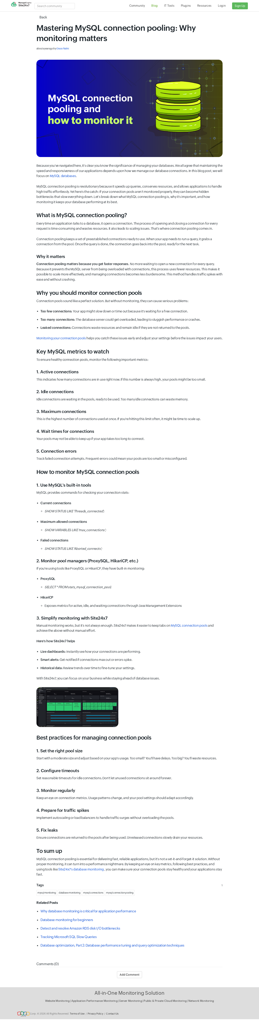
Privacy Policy (95, 1013)
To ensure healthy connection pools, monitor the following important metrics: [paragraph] (92, 360)
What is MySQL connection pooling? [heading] (81, 215)
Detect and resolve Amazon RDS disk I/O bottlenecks (80, 928)
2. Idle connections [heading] (54, 391)
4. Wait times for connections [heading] (65, 431)
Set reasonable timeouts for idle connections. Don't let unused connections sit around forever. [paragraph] (104, 778)
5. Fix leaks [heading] (47, 830)
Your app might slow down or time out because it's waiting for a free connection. (114, 311)
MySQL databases (63, 176)
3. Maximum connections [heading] (61, 411)
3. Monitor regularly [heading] (55, 790)
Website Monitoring (57, 1000)
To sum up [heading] (49, 851)
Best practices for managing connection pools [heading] (93, 737)
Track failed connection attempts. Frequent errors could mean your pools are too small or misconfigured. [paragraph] (111, 459)
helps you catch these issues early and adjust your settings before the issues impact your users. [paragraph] (129, 338)
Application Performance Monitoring (94, 1000)
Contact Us (112, 1013)
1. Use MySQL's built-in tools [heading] (63, 485)
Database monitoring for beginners (66, 920)
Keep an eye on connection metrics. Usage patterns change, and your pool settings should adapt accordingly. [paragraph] (114, 798)
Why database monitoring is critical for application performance (88, 911)
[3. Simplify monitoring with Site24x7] (77, 707)
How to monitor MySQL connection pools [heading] (87, 472)
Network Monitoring (201, 1000)
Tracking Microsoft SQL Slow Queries (68, 937)
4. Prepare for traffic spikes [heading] (62, 810)
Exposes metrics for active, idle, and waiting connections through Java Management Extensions (113, 606)
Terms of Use (77, 1013)
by (52, 48)
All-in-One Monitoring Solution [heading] (129, 993)
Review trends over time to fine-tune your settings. (87, 668)
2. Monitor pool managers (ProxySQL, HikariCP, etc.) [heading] (87, 560)
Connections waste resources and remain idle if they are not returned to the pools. (115, 328)
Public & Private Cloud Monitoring (165, 1000)
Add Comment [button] (129, 974)
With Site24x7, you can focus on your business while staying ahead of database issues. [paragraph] (98, 678)
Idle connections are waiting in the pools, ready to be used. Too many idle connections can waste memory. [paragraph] (112, 399)
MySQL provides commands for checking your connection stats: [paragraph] (82, 493)
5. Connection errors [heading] (56, 451)
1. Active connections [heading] (57, 371)
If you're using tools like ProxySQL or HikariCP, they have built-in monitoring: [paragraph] (90, 568)
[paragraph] (129, 108)
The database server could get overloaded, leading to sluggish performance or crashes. (120, 320)
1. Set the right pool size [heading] (59, 750)
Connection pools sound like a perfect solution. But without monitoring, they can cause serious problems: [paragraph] (112, 301)
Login (222, 5)
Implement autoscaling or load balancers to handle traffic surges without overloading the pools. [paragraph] (105, 818)
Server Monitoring (131, 1000)
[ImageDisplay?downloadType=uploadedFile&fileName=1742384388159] (129, 108)
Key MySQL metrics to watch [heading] (72, 351)
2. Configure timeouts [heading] (57, 770)
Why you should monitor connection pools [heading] (89, 293)
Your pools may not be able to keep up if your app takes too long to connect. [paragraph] (90, 439)
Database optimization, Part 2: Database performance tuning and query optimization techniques (112, 945)
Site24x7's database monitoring (81, 869)
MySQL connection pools (189, 625)
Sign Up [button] (240, 5)
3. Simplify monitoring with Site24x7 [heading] (71, 618)
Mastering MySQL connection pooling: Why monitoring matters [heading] (116, 33)
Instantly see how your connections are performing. (90, 652)
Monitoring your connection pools (61, 338)
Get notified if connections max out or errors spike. (86, 660)
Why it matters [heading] (50, 256)
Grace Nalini (62, 48)
